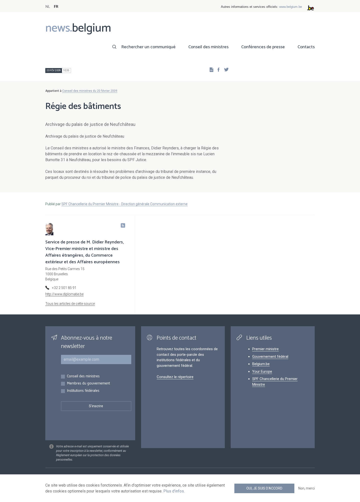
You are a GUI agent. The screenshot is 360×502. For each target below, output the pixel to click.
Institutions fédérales (83, 391)
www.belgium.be (290, 7)
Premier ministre (265, 349)
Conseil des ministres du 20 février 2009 (89, 91)
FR (56, 6)
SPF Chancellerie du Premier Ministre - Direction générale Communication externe (124, 204)
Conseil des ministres (208, 47)
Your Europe (262, 371)
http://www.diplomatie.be (64, 294)
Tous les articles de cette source (70, 304)
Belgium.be (261, 364)
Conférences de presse (263, 47)
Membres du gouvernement (88, 383)
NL (47, 6)
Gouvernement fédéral (270, 356)
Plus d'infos (173, 491)
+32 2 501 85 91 (64, 288)
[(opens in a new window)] (217, 69)
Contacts (306, 47)
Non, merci (306, 488)
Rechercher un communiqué (148, 47)
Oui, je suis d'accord (264, 488)
